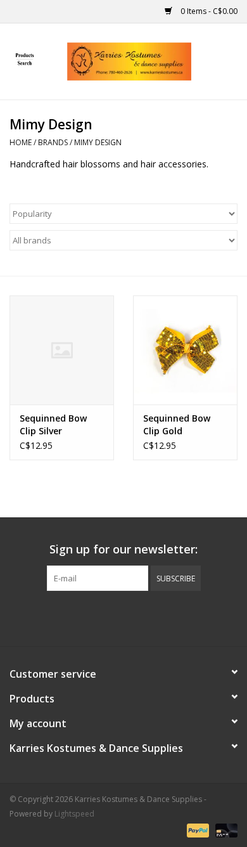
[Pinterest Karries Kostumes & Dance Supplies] (123, 617)
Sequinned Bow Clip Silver (53, 424)
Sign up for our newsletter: (123, 549)
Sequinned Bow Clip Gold (176, 424)
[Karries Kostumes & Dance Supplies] (148, 61)
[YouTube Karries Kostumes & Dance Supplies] (146, 617)
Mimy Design (98, 142)
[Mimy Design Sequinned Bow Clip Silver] (62, 350)
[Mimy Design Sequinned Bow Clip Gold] (185, 350)
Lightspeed (74, 813)
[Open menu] (24, 59)
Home (21, 142)
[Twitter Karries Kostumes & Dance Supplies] (101, 617)
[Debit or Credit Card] (224, 829)
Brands (53, 142)
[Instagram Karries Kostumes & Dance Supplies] (169, 617)
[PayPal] (196, 829)
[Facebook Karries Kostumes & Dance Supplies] (78, 617)
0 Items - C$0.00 (208, 11)
